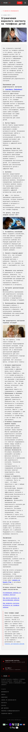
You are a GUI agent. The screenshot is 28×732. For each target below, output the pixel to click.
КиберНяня (4, 697)
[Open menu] (25, 2)
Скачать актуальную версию (14, 644)
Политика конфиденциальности (10, 711)
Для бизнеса (5, 708)
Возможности (5, 691)
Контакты (4, 702)
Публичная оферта (6, 713)
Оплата (3, 694)
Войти (19, 2)
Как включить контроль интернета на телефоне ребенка (11, 605)
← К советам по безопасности (10, 11)
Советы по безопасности (8, 700)
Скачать (3, 705)
